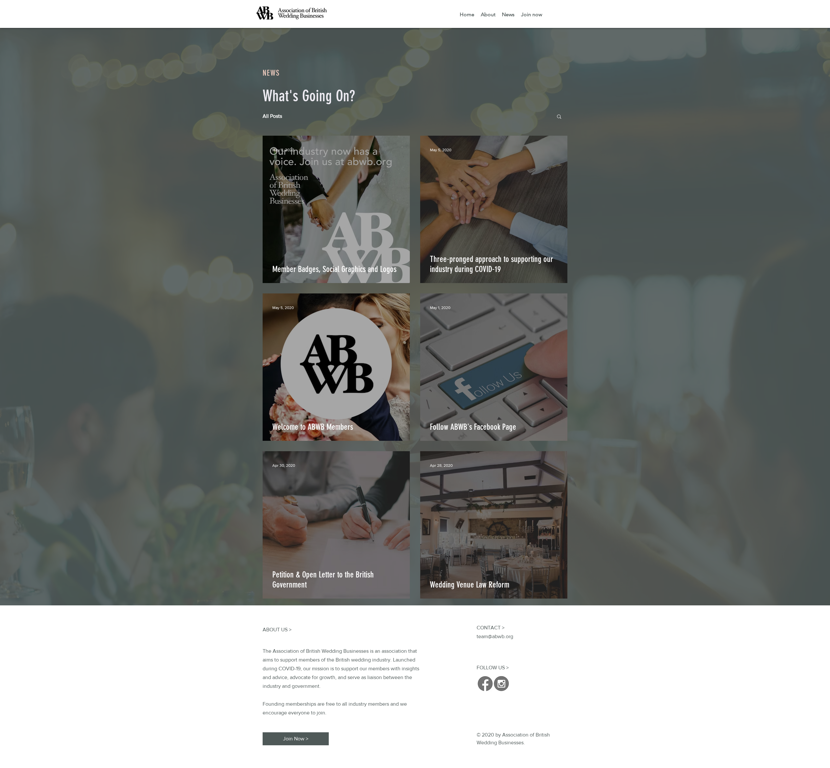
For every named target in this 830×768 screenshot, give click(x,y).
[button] (559, 117)
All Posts (272, 116)
